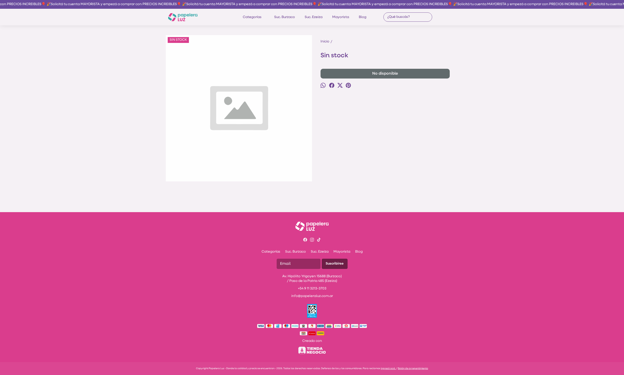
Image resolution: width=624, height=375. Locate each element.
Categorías (252, 17)
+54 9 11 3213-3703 (312, 288)
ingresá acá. (388, 368)
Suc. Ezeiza (313, 17)
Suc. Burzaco (284, 17)
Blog (362, 17)
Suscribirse (335, 264)
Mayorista (340, 17)
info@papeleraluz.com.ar (312, 296)
